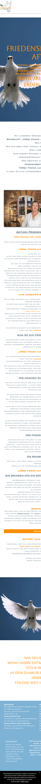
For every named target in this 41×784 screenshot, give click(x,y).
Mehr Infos (25, 781)
